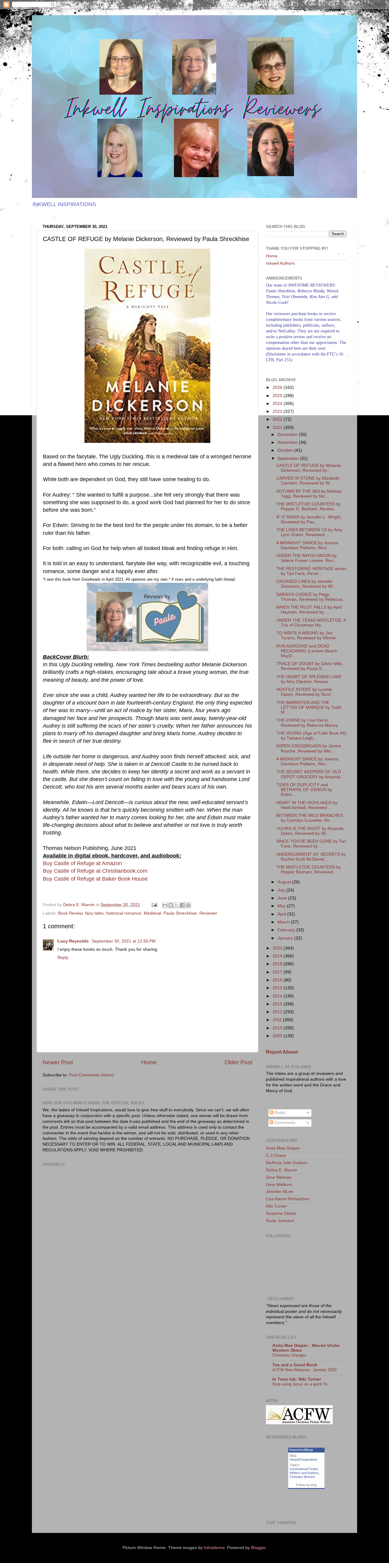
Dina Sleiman (278, 1177)
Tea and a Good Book (294, 1365)
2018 (278, 964)
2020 (278, 948)
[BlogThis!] (171, 905)
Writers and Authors (304, 1473)
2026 (278, 387)
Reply (62, 957)
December (288, 434)
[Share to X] (177, 905)
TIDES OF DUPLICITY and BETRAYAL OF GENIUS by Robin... (304, 790)
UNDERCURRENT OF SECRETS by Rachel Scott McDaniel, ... (311, 856)
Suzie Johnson (280, 1220)
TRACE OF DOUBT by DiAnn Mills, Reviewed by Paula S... (309, 666)
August (284, 882)
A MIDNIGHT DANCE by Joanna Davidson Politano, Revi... (307, 545)
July (281, 890)
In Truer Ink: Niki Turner (296, 1379)
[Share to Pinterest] (188, 905)
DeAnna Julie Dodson (287, 1162)
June (282, 898)
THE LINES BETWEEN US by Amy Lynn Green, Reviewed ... (309, 532)
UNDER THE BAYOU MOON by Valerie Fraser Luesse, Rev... (306, 558)
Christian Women (302, 1477)
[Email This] (165, 905)
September (288, 458)
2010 (278, 1028)
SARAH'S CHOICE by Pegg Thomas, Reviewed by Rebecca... (311, 597)
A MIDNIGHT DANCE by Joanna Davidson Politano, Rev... (307, 761)
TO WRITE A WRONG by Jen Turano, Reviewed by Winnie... (307, 635)
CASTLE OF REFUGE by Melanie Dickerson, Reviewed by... (308, 468)
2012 (278, 1012)
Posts (279, 1112)
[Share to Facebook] (182, 905)
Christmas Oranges (289, 1355)
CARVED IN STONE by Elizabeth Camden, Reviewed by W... (307, 480)
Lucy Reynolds (73, 941)
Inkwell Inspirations (304, 1459)
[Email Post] (154, 904)
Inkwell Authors (280, 263)
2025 (278, 395)
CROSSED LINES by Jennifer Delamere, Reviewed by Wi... (306, 584)
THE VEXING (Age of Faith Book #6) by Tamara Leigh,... (311, 735)
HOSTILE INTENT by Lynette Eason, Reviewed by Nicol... (305, 692)
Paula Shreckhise (180, 913)
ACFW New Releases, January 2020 (304, 1370)
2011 (278, 1020)
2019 (278, 956)
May (282, 906)
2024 (278, 403)
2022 (278, 419)
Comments (284, 1122)
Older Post (238, 1062)
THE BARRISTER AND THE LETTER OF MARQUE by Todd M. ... (308, 707)
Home (149, 1062)
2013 (278, 1004)
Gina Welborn (279, 1184)
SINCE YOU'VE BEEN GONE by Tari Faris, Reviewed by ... (311, 843)
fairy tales (94, 913)
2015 (278, 988)
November (288, 442)
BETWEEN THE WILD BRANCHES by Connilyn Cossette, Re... (309, 818)
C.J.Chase (276, 1155)
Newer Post (58, 1062)
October (285, 450)
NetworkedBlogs (301, 1450)
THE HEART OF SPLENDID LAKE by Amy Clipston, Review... (309, 679)
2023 (278, 411)
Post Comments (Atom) (91, 1075)
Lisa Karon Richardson (288, 1199)
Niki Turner (276, 1206)
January (285, 938)
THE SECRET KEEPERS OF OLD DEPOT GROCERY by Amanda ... (311, 774)
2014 (278, 996)
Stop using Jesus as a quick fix (300, 1384)
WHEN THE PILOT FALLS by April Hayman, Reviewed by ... (309, 609)
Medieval (152, 913)
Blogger (258, 1547)
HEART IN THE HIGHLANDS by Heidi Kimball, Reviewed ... (306, 805)
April (282, 914)
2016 (278, 980)
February (286, 930)
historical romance (123, 913)
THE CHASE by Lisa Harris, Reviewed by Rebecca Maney (307, 722)
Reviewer (208, 913)
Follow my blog (306, 1485)
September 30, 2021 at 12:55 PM (124, 941)
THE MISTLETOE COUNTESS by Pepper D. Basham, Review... (308, 506)
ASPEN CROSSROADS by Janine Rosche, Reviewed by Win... (308, 748)
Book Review (70, 913)
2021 (278, 427)
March (284, 922)
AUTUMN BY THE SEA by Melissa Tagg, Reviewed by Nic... (309, 493)
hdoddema (214, 1547)
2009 (278, 1036)
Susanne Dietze (281, 1213)
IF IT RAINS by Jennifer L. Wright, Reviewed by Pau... (309, 519)
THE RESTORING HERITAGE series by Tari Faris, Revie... (311, 571)
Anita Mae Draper (283, 1148)
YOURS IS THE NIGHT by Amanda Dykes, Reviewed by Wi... (309, 831)
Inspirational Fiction (304, 1469)
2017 (278, 972)
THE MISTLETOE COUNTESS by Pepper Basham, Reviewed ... (308, 869)
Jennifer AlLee (279, 1191)
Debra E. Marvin (281, 1170)
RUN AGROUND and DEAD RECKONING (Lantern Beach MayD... (306, 651)
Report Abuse (282, 1052)
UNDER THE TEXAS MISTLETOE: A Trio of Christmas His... (311, 622)
